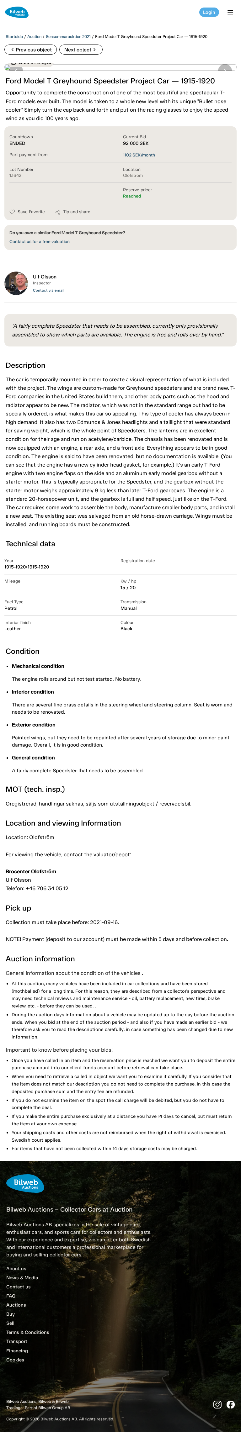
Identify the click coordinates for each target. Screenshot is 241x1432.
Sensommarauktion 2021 (68, 36)
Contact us (18, 1287)
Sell (10, 1323)
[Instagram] (217, 1404)
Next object (81, 49)
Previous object (30, 49)
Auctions (16, 1305)
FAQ (10, 1296)
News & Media (22, 1278)
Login (209, 12)
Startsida (14, 36)
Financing (17, 1351)
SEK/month (139, 155)
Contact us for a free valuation (39, 241)
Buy (10, 1314)
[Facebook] (231, 1404)
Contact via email (48, 290)
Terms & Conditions (27, 1332)
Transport (16, 1341)
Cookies (15, 1360)
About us (16, 1268)
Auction (34, 36)
